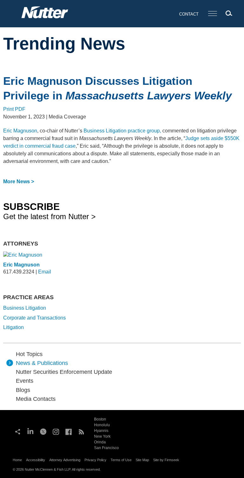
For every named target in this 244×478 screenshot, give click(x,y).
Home (17, 460)
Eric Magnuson (20, 130)
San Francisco (106, 448)
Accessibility (35, 460)
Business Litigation (24, 308)
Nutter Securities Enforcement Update (64, 372)
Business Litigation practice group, (122, 130)
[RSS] (81, 431)
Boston (100, 419)
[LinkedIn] (30, 431)
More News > (18, 181)
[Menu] (212, 14)
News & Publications (42, 363)
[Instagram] (55, 431)
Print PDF (14, 109)
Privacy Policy (95, 460)
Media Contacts (36, 399)
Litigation (13, 327)
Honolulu (102, 425)
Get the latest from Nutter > (49, 210)
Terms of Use (121, 460)
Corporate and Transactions (34, 317)
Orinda (100, 442)
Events (24, 381)
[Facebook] (68, 431)
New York (102, 436)
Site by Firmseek (166, 460)
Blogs (23, 390)
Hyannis (101, 430)
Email (44, 271)
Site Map (142, 460)
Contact (189, 14)
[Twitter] (43, 431)
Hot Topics (29, 354)
